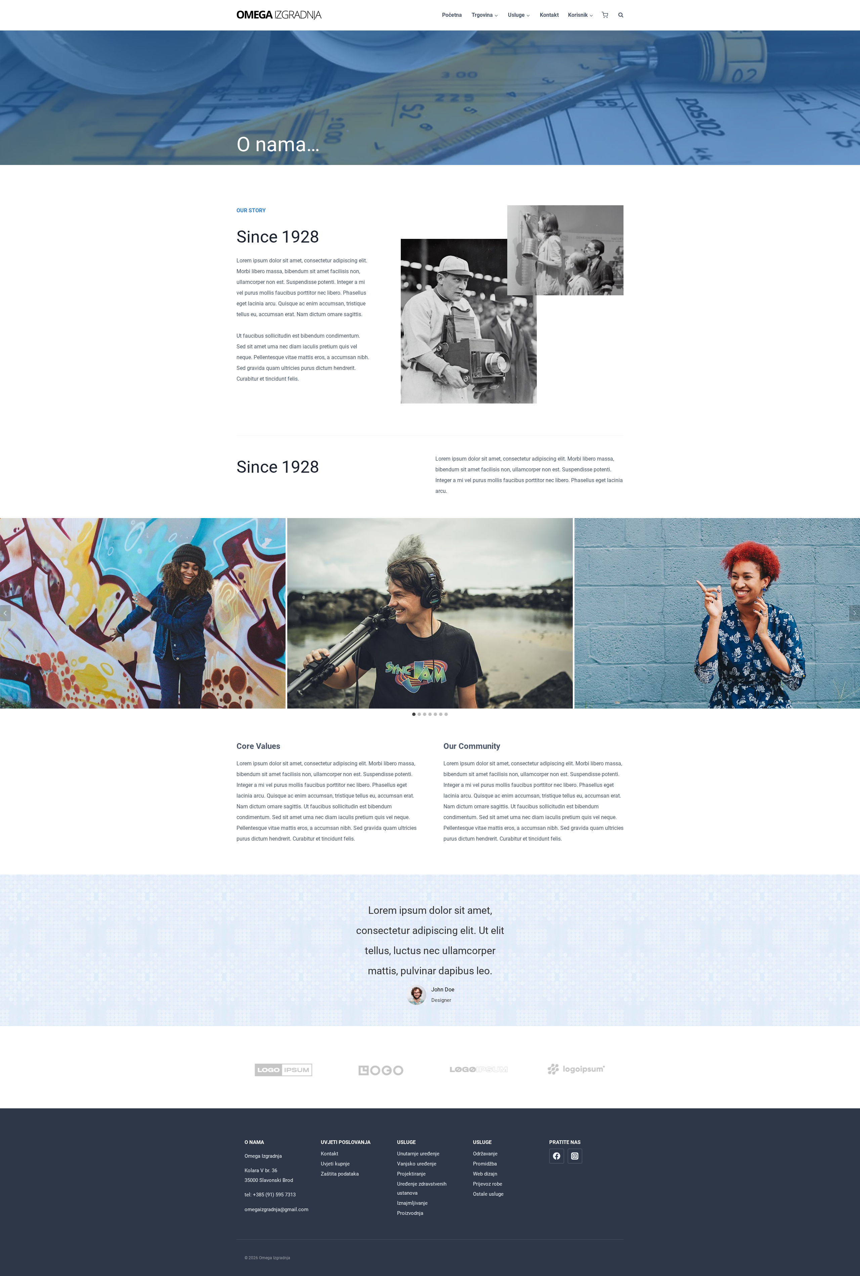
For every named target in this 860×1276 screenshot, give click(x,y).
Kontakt (549, 15)
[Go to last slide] (5, 613)
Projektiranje (411, 1174)
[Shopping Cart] (605, 15)
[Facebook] (556, 1156)
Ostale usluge (488, 1194)
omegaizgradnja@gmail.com (276, 1209)
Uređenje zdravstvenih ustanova (421, 1188)
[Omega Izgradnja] (279, 15)
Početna (452, 15)
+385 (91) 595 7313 (274, 1195)
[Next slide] (854, 613)
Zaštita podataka (340, 1174)
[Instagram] (575, 1156)
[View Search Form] (617, 15)
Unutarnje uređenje (418, 1154)
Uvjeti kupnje (335, 1164)
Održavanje (485, 1154)
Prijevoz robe (487, 1184)
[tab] (414, 714)
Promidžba (485, 1164)
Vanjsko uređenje (416, 1164)
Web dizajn (485, 1174)
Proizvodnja (410, 1213)
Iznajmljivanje (412, 1203)
